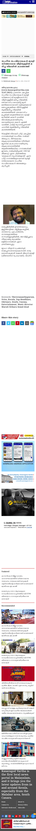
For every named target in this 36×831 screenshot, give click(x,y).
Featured (5, 571)
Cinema (26, 56)
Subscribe (21, 808)
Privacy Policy (23, 805)
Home (5, 56)
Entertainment (15, 56)
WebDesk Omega (9, 81)
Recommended (8, 606)
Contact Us (5, 805)
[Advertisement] (18, 36)
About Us (21, 802)
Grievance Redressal (9, 808)
